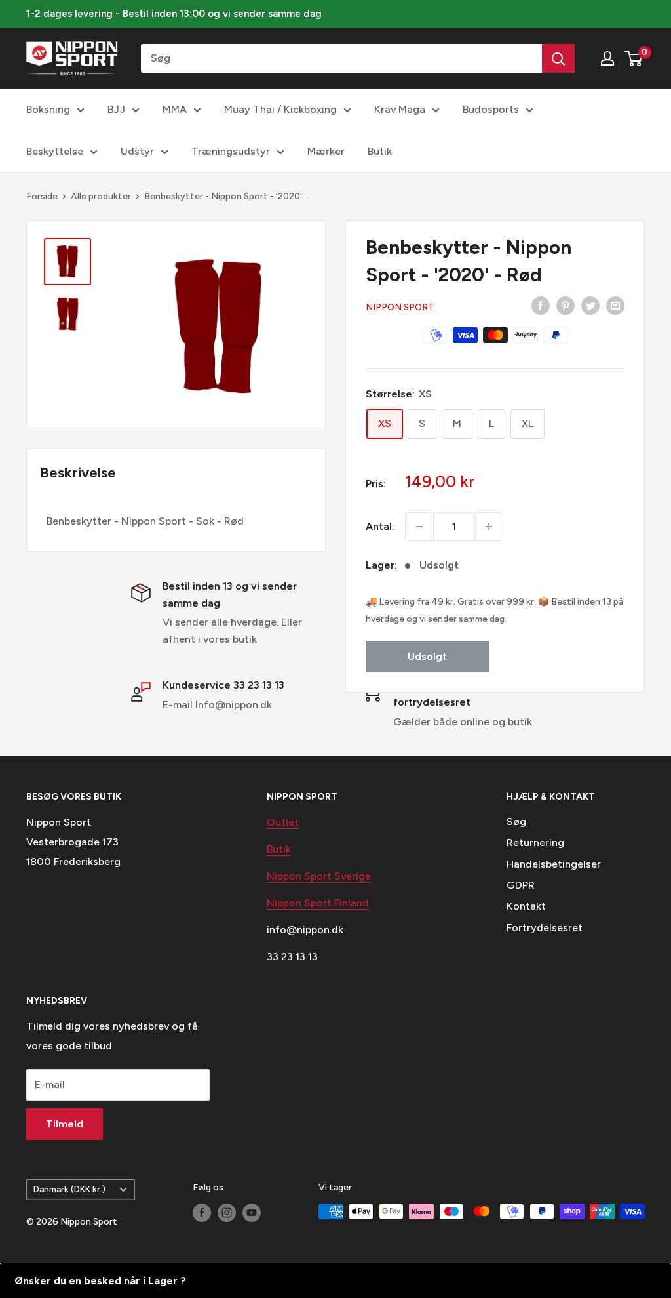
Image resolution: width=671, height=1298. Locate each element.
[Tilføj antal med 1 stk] (489, 526)
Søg (516, 821)
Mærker (326, 151)
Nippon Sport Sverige (319, 876)
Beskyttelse (54, 151)
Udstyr (137, 151)
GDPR (521, 885)
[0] (634, 58)
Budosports (491, 109)
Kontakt (526, 906)
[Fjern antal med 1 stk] (419, 526)
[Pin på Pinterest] (565, 305)
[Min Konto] (607, 58)
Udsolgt (427, 656)
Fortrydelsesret (545, 928)
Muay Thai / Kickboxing (280, 109)
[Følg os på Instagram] (227, 1213)
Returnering (535, 842)
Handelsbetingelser (554, 864)
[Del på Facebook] (540, 305)
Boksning (48, 109)
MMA (175, 109)
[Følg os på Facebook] (202, 1213)
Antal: (380, 526)
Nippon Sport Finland (318, 903)
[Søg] (558, 58)
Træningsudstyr (230, 151)
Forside (42, 196)
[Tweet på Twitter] (590, 305)
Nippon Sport (400, 307)
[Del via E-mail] (615, 305)
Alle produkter (101, 196)
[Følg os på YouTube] (251, 1213)
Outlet (283, 822)
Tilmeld (64, 1124)
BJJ (116, 109)
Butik (380, 151)
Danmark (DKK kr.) (69, 1189)
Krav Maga (399, 109)
